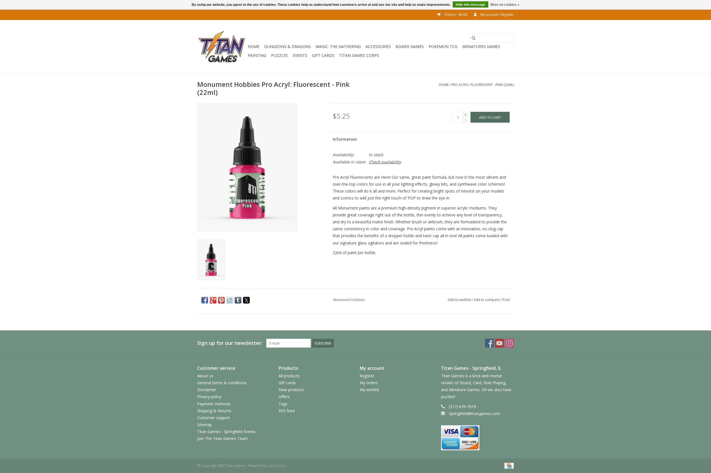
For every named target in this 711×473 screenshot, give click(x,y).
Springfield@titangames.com (474, 413)
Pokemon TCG (443, 46)
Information (345, 139)
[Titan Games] (221, 46)
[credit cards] (477, 437)
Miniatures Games (481, 46)
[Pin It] (221, 300)
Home (253, 46)
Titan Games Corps (359, 55)
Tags (283, 403)
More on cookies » (504, 5)
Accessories (378, 46)
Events (300, 55)
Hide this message (470, 5)
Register (367, 375)
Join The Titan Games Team (222, 438)
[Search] (473, 38)
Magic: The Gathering (338, 46)
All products (289, 375)
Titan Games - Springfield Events (226, 431)
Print (506, 299)
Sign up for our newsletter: (229, 343)
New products (291, 389)
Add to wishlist (460, 299)
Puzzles (279, 55)
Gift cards (323, 55)
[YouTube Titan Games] (499, 343)
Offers (284, 396)
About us (205, 375)
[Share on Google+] (213, 300)
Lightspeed (277, 465)
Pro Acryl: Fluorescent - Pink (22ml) (482, 84)
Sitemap (204, 424)
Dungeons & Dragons (287, 46)
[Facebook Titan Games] (489, 343)
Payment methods (214, 403)
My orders (369, 382)
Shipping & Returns (214, 410)
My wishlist (369, 389)
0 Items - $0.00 (456, 14)
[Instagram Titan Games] (509, 343)
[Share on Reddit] (229, 300)
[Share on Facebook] (204, 300)
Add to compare (487, 299)
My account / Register (497, 14)
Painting (257, 55)
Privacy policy (209, 396)
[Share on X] (246, 300)
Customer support (213, 417)
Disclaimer (206, 389)
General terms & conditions (222, 382)
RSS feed (287, 410)
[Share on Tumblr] (238, 300)
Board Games (409, 46)
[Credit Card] (508, 465)
